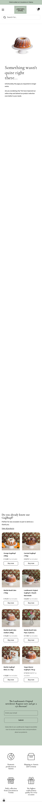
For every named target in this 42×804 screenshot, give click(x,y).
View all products (8, 528)
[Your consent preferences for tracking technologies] (4, 800)
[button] (38, 9)
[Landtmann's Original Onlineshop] (20, 10)
